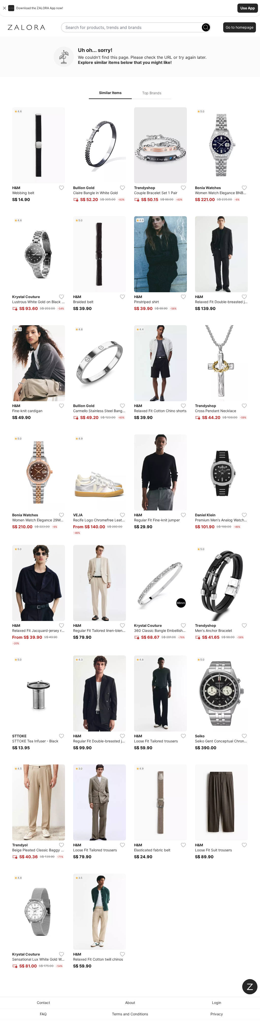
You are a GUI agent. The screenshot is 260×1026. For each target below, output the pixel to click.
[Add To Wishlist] (61, 187)
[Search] (206, 27)
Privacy (216, 1014)
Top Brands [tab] (151, 93)
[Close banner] (4, 8)
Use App (247, 8)
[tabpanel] (130, 541)
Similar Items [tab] (110, 92)
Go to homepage (239, 27)
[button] (130, 8)
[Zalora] (26, 27)
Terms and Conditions (130, 1014)
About (130, 1002)
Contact (43, 1002)
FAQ (43, 1014)
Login (216, 1002)
